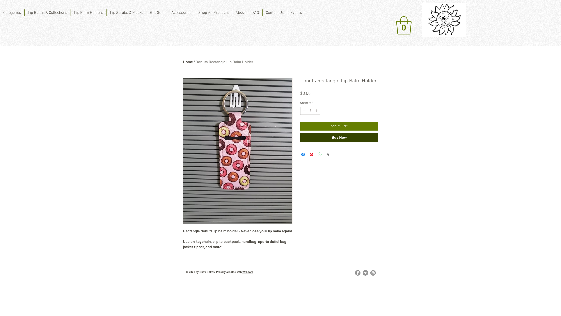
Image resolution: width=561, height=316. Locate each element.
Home (188, 62)
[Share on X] (328, 154)
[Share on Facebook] (303, 154)
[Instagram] (373, 273)
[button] (404, 25)
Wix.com (247, 272)
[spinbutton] (310, 111)
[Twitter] (365, 273)
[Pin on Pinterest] (311, 154)
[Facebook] (357, 273)
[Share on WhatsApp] (319, 154)
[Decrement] (303, 111)
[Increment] (317, 111)
